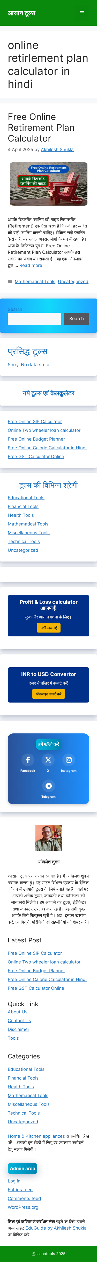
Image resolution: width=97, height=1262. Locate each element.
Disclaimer (18, 1029)
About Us (17, 1011)
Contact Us (19, 1020)
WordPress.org (23, 1207)
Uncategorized (73, 281)
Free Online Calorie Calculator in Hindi (47, 447)
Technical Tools (24, 541)
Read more (30, 265)
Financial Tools (23, 506)
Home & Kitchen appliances (36, 1136)
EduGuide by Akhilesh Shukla (56, 1228)
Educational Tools (26, 497)
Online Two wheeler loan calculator (44, 430)
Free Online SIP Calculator (35, 421)
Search (15, 309)
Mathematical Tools (35, 281)
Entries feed (20, 1189)
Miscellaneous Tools (29, 532)
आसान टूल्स (21, 13)
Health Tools (21, 515)
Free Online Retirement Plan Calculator (41, 127)
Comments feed (24, 1198)
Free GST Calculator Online (36, 456)
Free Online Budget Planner (36, 439)
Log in (14, 1181)
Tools (13, 1038)
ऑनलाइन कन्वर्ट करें (48, 694)
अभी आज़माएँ (49, 628)
